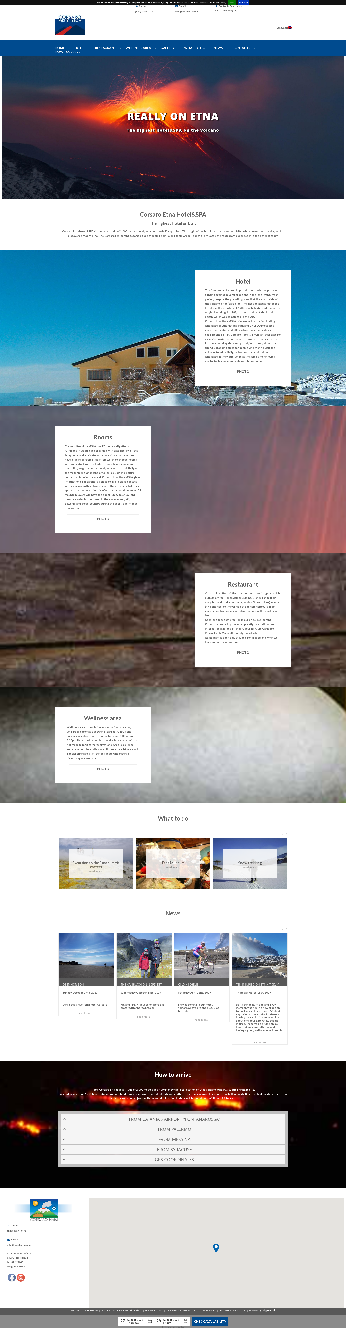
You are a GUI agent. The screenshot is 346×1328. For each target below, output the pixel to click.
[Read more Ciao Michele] (201, 955)
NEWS (218, 48)
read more (95, 871)
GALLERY (168, 48)
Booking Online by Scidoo (173, 1327)
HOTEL (79, 48)
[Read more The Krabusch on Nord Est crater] (144, 955)
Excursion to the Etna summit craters (96, 865)
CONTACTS (241, 48)
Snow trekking (250, 863)
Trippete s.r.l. (268, 1310)
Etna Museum (173, 863)
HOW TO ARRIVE (67, 51)
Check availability (210, 1321)
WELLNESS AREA (138, 48)
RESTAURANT (105, 48)
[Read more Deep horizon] (86, 955)
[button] (216, 1248)
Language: (282, 27)
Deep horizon (73, 984)
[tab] (173, 1119)
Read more (243, 2)
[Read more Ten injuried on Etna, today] (259, 955)
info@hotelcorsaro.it (187, 11)
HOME (60, 48)
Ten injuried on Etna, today (257, 984)
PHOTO (243, 371)
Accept (232, 2)
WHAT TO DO (194, 48)
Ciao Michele (188, 984)
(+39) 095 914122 (144, 11)
